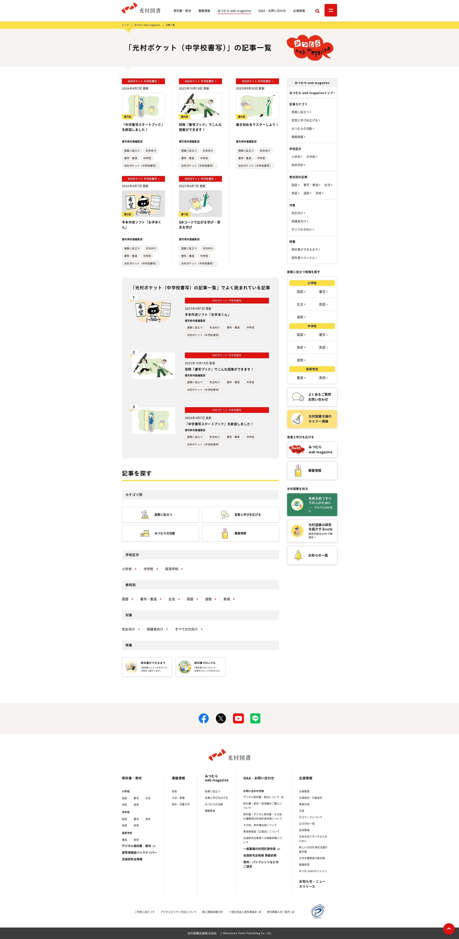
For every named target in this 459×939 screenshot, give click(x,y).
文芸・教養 (178, 798)
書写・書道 (130, 158)
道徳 (307, 193)
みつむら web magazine (234, 10)
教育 (174, 791)
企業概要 (304, 791)
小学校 (296, 156)
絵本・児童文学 (181, 804)
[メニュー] (331, 10)
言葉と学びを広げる (305, 120)
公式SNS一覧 (307, 823)
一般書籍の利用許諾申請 (259, 848)
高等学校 (298, 165)
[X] (221, 718)
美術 (319, 193)
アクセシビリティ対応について (179, 912)
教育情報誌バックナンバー (139, 852)
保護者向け (299, 221)
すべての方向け (302, 229)
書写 (322, 291)
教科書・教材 (182, 10)
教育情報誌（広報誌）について (261, 831)
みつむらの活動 (302, 128)
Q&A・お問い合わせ (272, 10)
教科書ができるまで (305, 249)
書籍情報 (204, 10)
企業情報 (299, 10)
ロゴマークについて (310, 817)
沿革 (301, 810)
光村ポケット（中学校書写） (141, 165)
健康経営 (304, 864)
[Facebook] (204, 718)
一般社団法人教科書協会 (243, 912)
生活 (327, 184)
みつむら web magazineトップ (311, 92)
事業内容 (304, 804)
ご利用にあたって (144, 912)
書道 (300, 377)
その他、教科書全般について (260, 825)
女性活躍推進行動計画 (312, 858)
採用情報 (304, 830)
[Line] (255, 718)
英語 (295, 193)
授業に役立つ (132, 150)
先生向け (151, 150)
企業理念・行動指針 (310, 798)
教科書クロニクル (304, 257)
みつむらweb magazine (217, 778)
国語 (295, 184)
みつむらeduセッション (313, 871)
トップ (125, 25)
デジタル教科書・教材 (136, 845)
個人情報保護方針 (212, 912)
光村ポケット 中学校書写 (227, 300)
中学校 (147, 158)
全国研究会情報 (132, 859)
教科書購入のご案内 (278, 912)
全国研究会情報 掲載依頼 (259, 855)
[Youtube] (238, 718)
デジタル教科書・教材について (261, 797)
